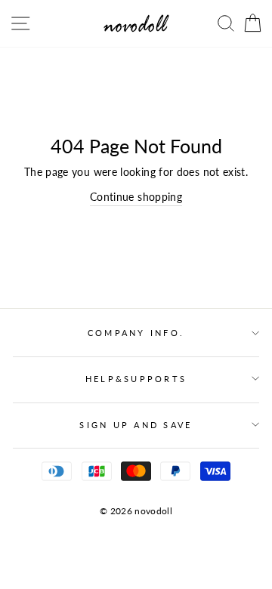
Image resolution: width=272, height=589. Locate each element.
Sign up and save (135, 425)
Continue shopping (136, 196)
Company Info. (136, 333)
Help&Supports (136, 379)
